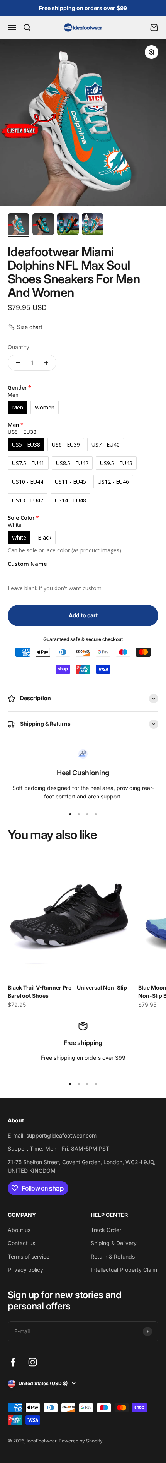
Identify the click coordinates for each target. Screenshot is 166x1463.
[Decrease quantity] (17, 362)
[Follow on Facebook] (13, 1362)
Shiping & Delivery (114, 1243)
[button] (25, 327)
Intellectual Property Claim (124, 1269)
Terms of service (28, 1256)
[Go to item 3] (68, 225)
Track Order (106, 1230)
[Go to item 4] (92, 225)
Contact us (21, 1243)
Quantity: (19, 347)
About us (19, 1230)
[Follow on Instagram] (32, 1362)
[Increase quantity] (46, 362)
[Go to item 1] (18, 225)
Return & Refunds (113, 1256)
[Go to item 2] (43, 225)
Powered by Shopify (81, 1441)
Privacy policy (25, 1269)
